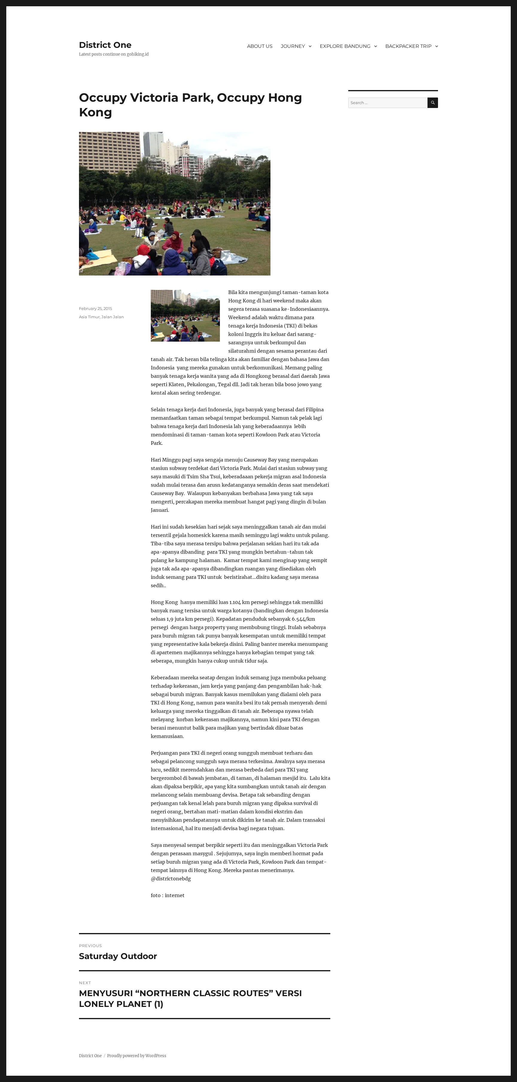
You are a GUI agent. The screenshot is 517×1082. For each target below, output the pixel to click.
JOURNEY (293, 46)
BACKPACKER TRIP (408, 46)
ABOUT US (260, 46)
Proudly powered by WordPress (136, 1055)
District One (105, 45)
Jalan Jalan (112, 316)
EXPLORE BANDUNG (345, 46)
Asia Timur (89, 316)
